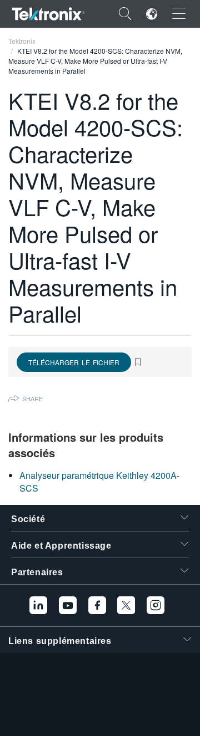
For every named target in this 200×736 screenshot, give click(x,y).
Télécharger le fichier (73, 362)
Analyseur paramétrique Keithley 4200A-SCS (99, 481)
